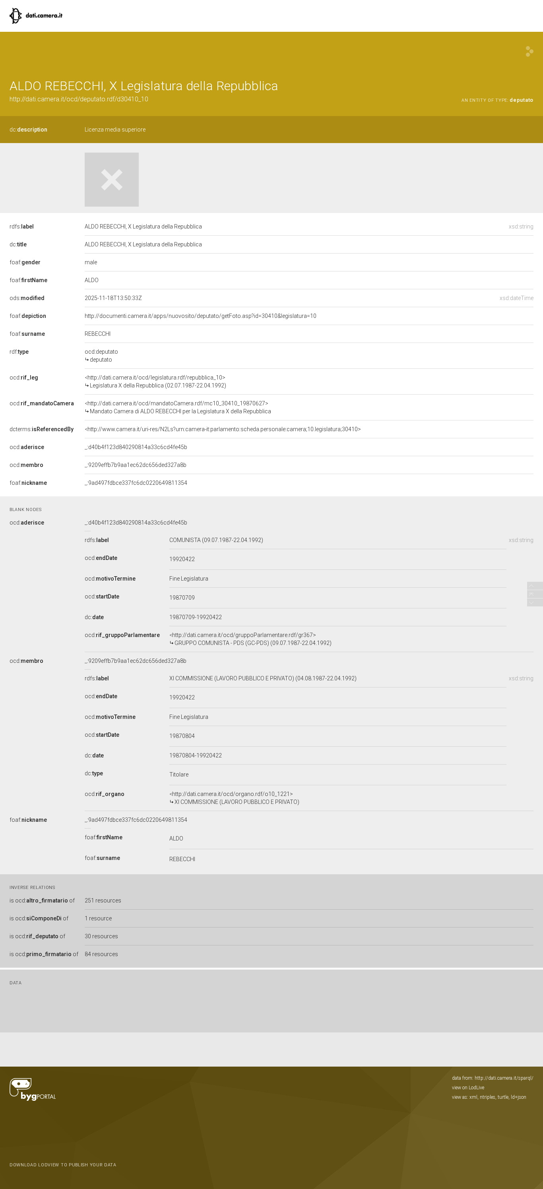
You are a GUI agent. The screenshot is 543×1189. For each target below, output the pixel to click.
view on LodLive (468, 1087)
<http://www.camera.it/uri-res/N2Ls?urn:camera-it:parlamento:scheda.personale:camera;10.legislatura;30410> (223, 429)
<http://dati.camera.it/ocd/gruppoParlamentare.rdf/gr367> (250, 639)
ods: (27, 298)
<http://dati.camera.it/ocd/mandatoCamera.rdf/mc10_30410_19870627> (178, 407)
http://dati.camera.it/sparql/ (504, 1078)
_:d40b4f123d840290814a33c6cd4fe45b (136, 447)
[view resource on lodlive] (529, 51)
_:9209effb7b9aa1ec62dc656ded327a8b (135, 465)
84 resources (101, 954)
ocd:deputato (101, 356)
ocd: (24, 377)
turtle (503, 1097)
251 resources (103, 900)
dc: (28, 129)
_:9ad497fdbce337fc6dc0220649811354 (136, 483)
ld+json (518, 1097)
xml (473, 1097)
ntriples (487, 1097)
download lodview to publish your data (63, 1165)
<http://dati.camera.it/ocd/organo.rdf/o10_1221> (234, 798)
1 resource (98, 918)
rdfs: (22, 226)
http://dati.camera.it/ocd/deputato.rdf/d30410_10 (79, 99)
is (42, 900)
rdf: (19, 352)
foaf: (25, 262)
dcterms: (42, 429)
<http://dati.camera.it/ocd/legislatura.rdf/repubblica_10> (155, 381)
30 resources (101, 936)
